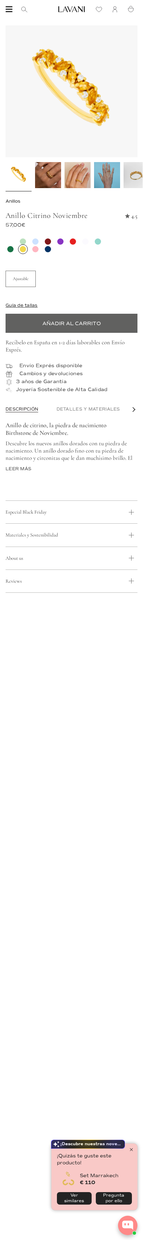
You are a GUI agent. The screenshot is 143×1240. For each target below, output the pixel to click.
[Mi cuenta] (116, 9)
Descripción (22, 409)
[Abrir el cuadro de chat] (127, 1225)
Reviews (14, 581)
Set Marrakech (99, 1176)
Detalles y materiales (88, 409)
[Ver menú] (9, 9)
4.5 (134, 216)
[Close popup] (131, 1150)
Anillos (13, 201)
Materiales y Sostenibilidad (32, 535)
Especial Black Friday (26, 512)
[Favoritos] (101, 9)
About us (14, 558)
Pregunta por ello (113, 1198)
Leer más (18, 469)
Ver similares (74, 1198)
